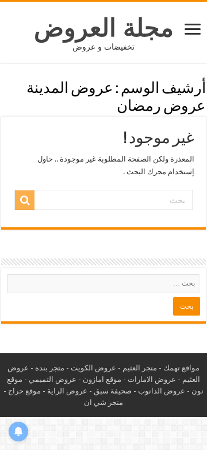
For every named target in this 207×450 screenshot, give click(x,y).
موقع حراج (24, 391)
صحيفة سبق (113, 391)
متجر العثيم (139, 367)
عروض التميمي (52, 379)
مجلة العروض (104, 28)
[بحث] (24, 200)
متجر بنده (49, 367)
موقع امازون (102, 379)
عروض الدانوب (161, 391)
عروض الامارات (152, 379)
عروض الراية (67, 391)
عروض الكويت (93, 367)
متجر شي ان (103, 402)
